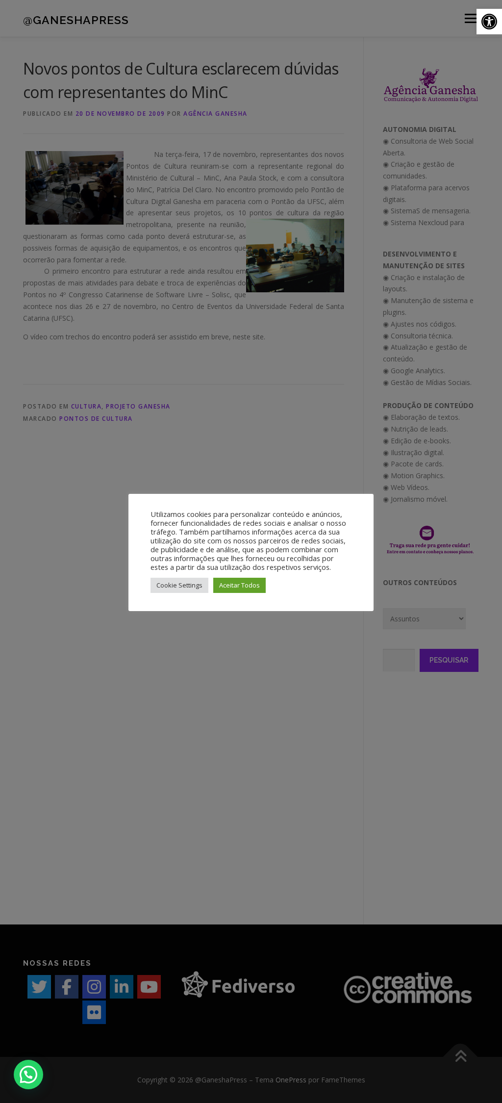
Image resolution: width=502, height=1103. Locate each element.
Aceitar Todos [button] (239, 585)
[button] (489, 21)
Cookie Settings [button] (179, 585)
